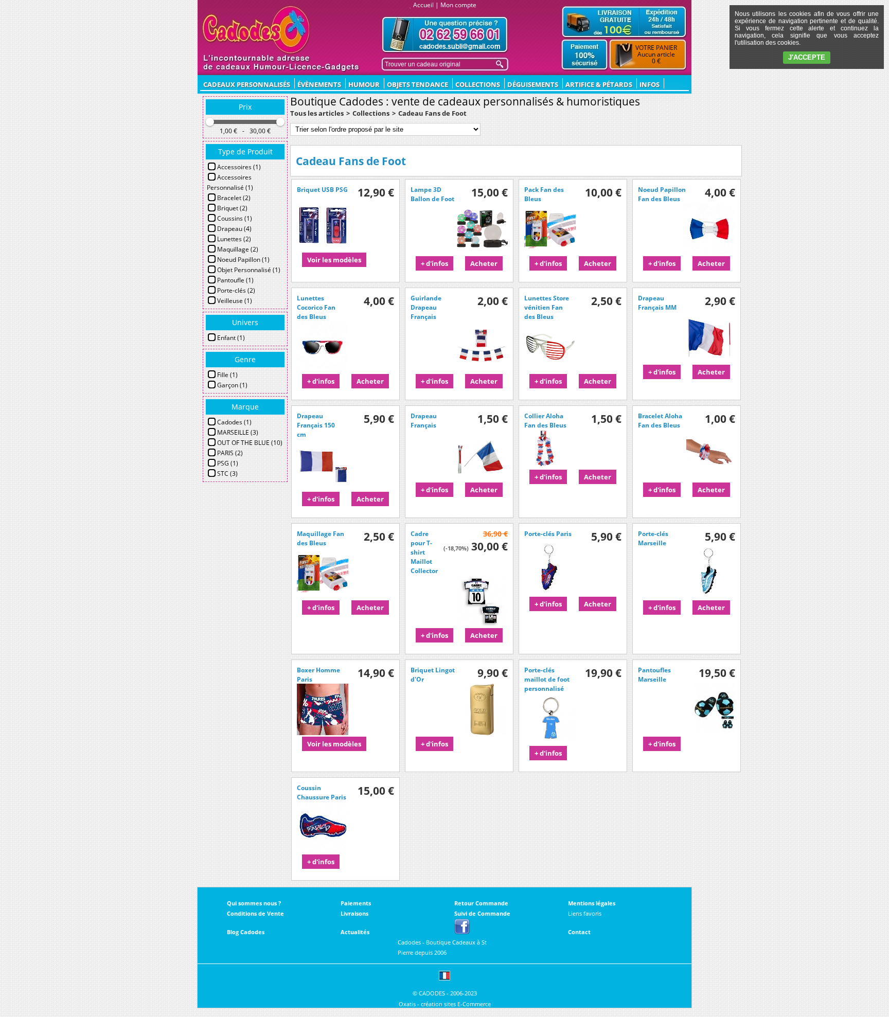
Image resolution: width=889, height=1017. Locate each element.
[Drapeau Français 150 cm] (322, 487)
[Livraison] (624, 21)
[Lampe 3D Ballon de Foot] (482, 252)
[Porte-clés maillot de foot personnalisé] (550, 741)
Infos (649, 84)
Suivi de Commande (482, 913)
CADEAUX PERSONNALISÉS (246, 84)
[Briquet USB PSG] (322, 248)
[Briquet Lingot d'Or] (482, 732)
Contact (579, 932)
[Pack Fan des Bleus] (550, 252)
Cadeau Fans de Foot (432, 113)
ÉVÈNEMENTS (319, 84)
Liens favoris (584, 913)
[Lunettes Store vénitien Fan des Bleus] (550, 369)
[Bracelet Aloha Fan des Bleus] (709, 478)
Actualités (355, 932)
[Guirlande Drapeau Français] (482, 369)
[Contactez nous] (445, 34)
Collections (477, 84)
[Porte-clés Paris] (550, 592)
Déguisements (532, 84)
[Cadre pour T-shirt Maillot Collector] (482, 624)
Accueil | (426, 5)
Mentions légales (591, 903)
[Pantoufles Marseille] (714, 732)
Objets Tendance (417, 84)
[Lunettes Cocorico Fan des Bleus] (322, 369)
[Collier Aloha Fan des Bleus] (550, 465)
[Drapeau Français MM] (709, 360)
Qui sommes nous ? (254, 903)
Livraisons (354, 913)
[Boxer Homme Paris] (322, 732)
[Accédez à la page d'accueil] (256, 30)
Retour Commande (481, 903)
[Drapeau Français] (482, 478)
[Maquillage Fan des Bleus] (322, 596)
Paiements (356, 903)
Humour (364, 84)
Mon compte (458, 5)
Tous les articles (317, 113)
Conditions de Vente (255, 913)
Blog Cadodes (245, 932)
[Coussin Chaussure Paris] (322, 850)
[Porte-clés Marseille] (709, 596)
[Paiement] (585, 55)
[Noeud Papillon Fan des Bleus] (709, 252)
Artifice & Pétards (598, 84)
